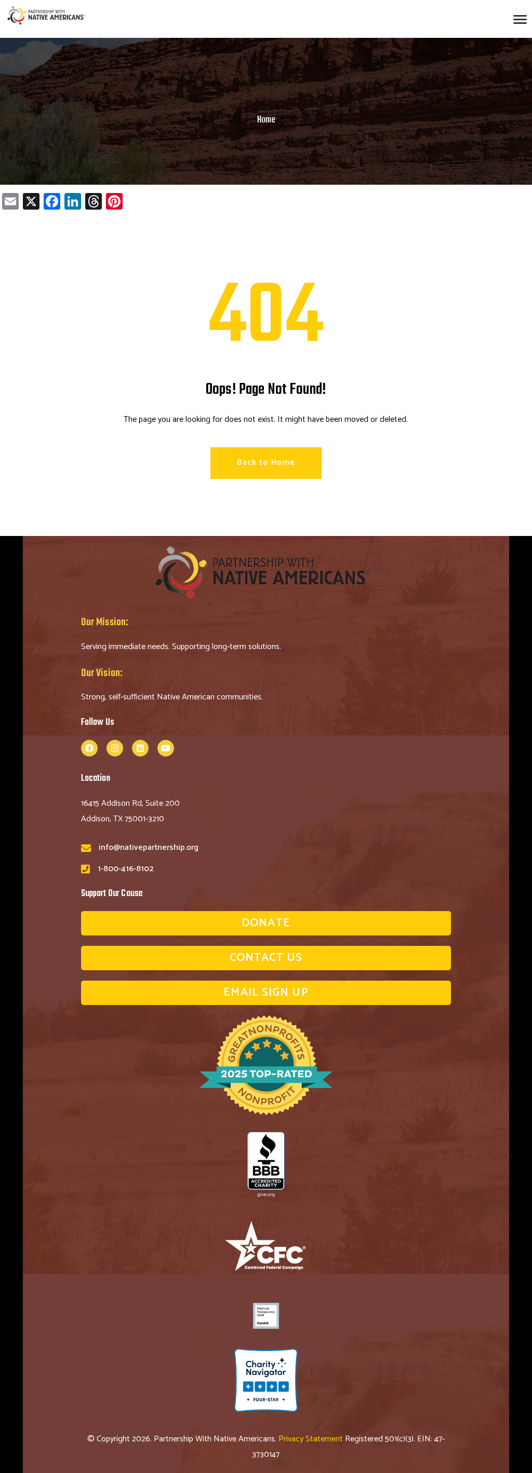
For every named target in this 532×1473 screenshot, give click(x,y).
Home (266, 120)
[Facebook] (89, 748)
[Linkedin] (140, 748)
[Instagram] (115, 748)
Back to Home (266, 463)
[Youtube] (165, 748)
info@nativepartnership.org (148, 848)
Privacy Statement (311, 1439)
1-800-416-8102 (125, 869)
